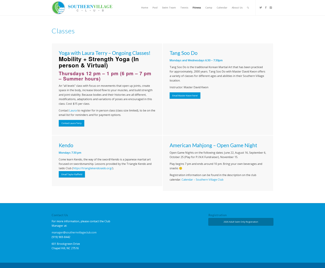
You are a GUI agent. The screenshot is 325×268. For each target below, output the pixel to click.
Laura (73, 110)
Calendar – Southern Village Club (202, 179)
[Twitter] (260, 7)
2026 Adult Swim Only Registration (241, 221)
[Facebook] (265, 7)
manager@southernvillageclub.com (74, 232)
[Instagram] (270, 7)
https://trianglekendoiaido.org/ (92, 168)
